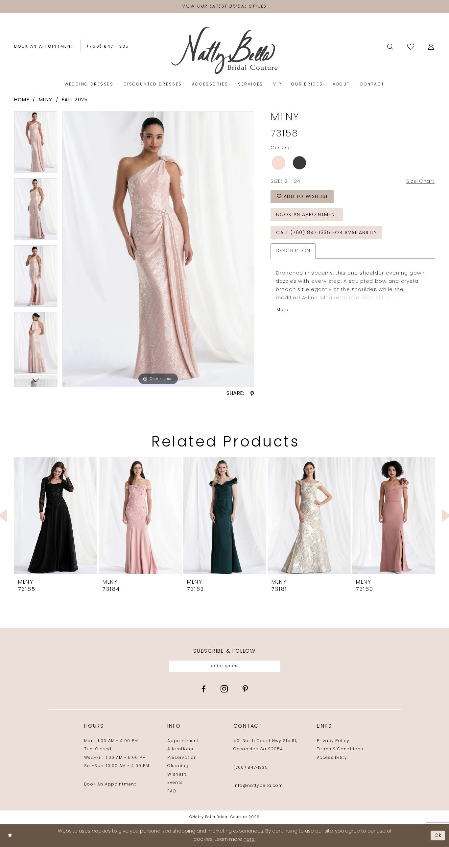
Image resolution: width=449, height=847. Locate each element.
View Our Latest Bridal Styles (224, 7)
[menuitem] (44, 47)
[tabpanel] (36, 144)
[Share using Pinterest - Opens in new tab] (252, 393)
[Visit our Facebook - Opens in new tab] (203, 689)
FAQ (171, 791)
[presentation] (55, 515)
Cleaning (178, 766)
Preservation (182, 758)
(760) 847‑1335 (250, 768)
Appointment (183, 741)
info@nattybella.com (258, 786)
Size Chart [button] (420, 181)
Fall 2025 (75, 100)
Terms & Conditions (340, 749)
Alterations (180, 749)
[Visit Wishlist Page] (411, 46)
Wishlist (176, 775)
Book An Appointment (110, 784)
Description (293, 251)
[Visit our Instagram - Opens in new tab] (224, 689)
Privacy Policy (333, 741)
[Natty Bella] (225, 50)
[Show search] (391, 46)
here (249, 839)
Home (21, 100)
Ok (438, 835)
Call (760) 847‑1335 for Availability (326, 232)
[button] (431, 46)
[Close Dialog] (10, 835)
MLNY (46, 100)
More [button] (282, 310)
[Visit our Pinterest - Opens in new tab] (245, 689)
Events (175, 783)
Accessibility (332, 758)
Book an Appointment (307, 214)
